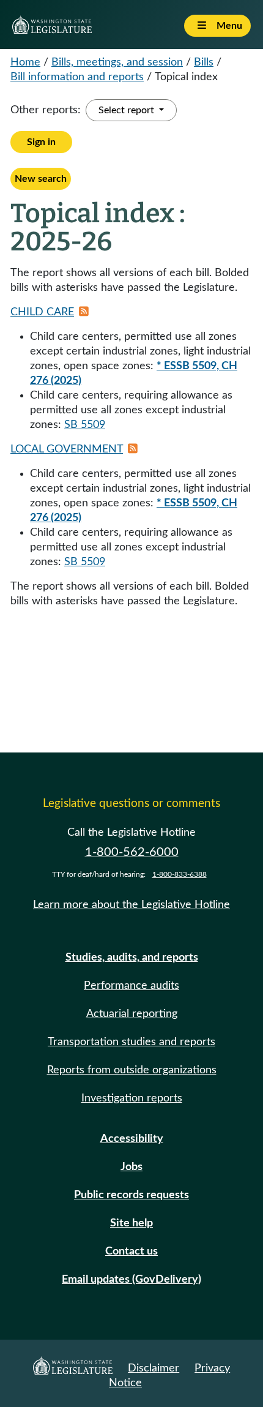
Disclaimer (153, 1368)
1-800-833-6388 (179, 874)
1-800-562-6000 (132, 852)
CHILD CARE (42, 312)
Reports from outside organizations (132, 1070)
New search (41, 179)
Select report (127, 110)
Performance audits (131, 985)
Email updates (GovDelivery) (131, 1279)
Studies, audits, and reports (131, 957)
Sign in (41, 142)
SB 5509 (84, 424)
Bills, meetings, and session (117, 62)
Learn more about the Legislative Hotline (131, 904)
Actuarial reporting (131, 1013)
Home (25, 62)
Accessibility (131, 1138)
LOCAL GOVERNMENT (66, 449)
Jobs (131, 1166)
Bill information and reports (77, 77)
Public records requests (131, 1195)
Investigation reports (131, 1098)
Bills (203, 62)
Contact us (131, 1251)
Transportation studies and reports (131, 1042)
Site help (131, 1223)
